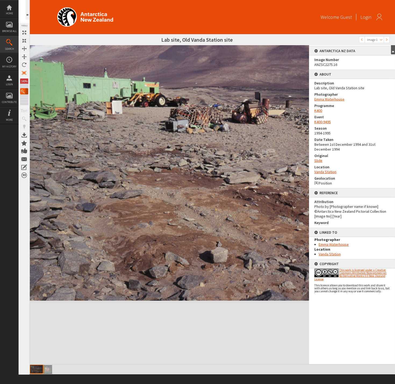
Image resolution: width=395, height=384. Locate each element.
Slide (318, 160)
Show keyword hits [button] (24, 119)
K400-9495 (322, 121)
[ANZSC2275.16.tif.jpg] (36, 369)
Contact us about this (24, 159)
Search (9, 49)
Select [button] (381, 40)
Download (24, 135)
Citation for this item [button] (24, 175)
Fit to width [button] (24, 49)
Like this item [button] (24, 151)
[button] (24, 91)
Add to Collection (24, 143)
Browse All (9, 31)
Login (9, 84)
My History (9, 66)
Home (9, 13)
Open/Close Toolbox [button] (28, 10)
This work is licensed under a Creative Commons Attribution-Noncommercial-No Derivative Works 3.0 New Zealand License (350, 274)
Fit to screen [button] (24, 41)
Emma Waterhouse (329, 99)
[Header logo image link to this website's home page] (85, 9)
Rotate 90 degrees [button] (24, 65)
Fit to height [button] (24, 57)
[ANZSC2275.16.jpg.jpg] (47, 369)
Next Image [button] (386, 40)
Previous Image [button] (362, 40)
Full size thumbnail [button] (24, 33)
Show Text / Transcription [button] (24, 111)
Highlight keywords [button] (24, 127)
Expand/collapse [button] (393, 49)
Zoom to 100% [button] (24, 73)
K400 (318, 110)
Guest (346, 17)
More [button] (9, 120)
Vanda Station (325, 171)
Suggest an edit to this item (24, 167)
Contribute (9, 102)
